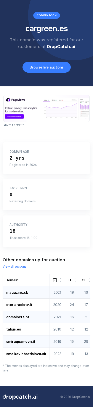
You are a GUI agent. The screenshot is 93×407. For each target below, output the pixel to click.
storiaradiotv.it (19, 305)
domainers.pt (17, 317)
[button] (26, 280)
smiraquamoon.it (20, 341)
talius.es (13, 329)
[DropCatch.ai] (20, 396)
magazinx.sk (17, 292)
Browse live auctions (47, 67)
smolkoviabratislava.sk (26, 354)
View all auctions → (16, 266)
